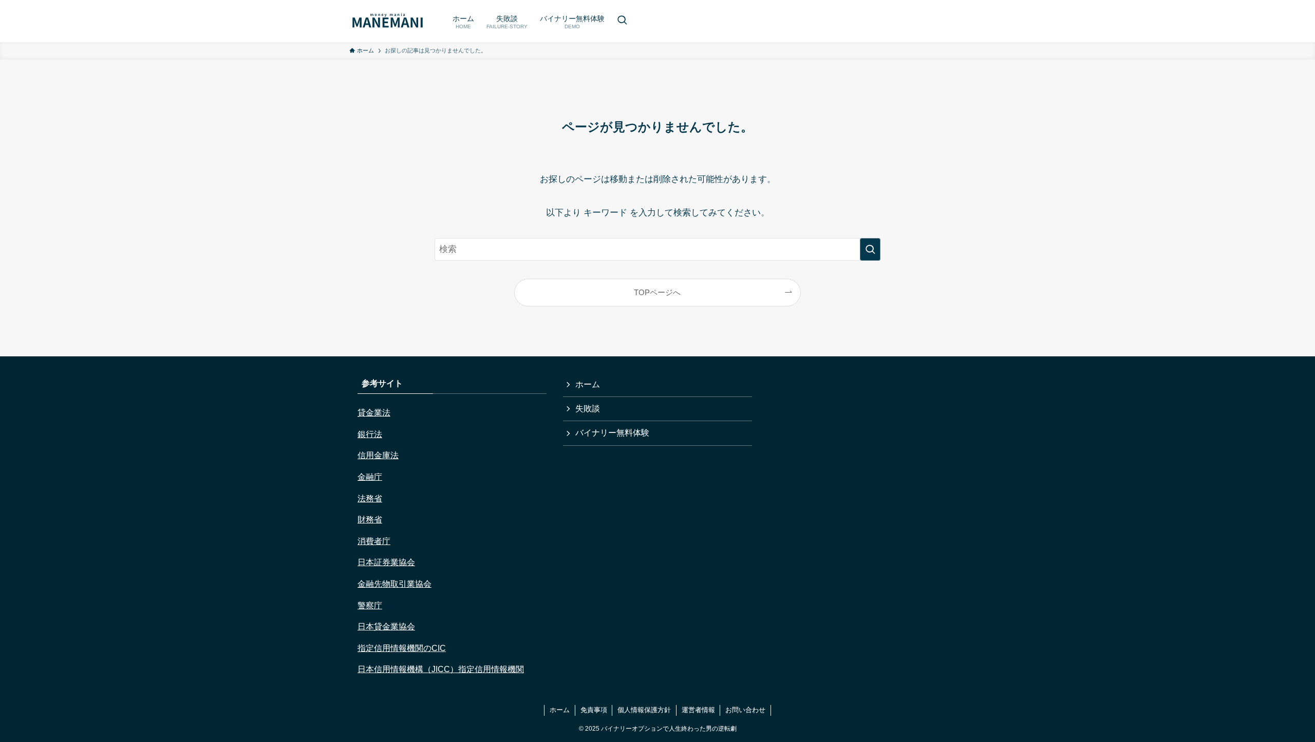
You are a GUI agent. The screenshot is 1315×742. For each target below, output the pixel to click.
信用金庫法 (378, 455)
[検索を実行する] (870, 249)
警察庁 (370, 605)
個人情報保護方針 (644, 710)
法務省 (370, 498)
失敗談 (587, 408)
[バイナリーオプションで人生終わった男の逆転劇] (387, 21)
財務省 (370, 519)
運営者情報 (698, 710)
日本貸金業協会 (386, 626)
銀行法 (370, 434)
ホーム (587, 384)
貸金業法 (374, 412)
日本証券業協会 (386, 562)
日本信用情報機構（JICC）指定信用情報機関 (441, 669)
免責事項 (593, 710)
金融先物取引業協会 (394, 584)
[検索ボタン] (622, 21)
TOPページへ (657, 292)
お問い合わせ (745, 710)
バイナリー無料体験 (612, 432)
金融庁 (370, 477)
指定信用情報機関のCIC (402, 648)
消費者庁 (374, 541)
